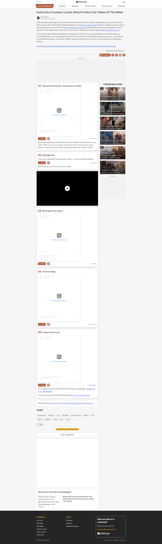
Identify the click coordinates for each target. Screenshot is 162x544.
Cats (61, 419)
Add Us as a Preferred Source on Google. (76, 403)
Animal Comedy (42, 529)
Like (41, 424)
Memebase (40, 526)
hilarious (51, 415)
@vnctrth (94, 162)
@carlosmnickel (93, 385)
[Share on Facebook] (112, 55)
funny (68, 419)
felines (40, 419)
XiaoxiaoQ (94, 263)
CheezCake (40, 535)
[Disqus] (67, 464)
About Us (69, 523)
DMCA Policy (122, 540)
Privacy (111, 540)
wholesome (42, 415)
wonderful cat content (77, 27)
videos (86, 415)
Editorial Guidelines (72, 526)
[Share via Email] (124, 55)
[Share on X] (116, 55)
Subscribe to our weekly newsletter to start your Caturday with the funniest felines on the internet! (76, 46)
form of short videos (89, 25)
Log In (123, 2)
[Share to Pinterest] (120, 55)
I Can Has (40, 520)
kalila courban (45, 17)
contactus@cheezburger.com (106, 529)
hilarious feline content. (110, 30)
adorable (65, 415)
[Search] (40, 2)
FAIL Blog (40, 523)
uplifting (48, 419)
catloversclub (93, 138)
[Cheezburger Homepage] (81, 2)
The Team (69, 520)
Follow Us (52, 403)
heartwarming (76, 415)
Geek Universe (41, 532)
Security (116, 540)
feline (55, 419)
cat (58, 415)
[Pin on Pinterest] (48, 138)
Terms (106, 540)
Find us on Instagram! (81, 395)
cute (92, 415)
